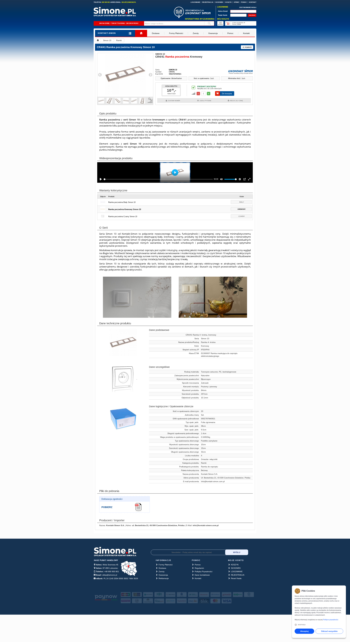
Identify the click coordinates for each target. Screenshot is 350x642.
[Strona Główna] (141, 33)
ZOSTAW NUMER (174, 100)
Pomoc (230, 33)
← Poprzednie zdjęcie (100, 75)
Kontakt (246, 33)
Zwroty (196, 33)
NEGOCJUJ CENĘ (236, 100)
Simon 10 (107, 40)
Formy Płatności (176, 33)
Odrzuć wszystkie (329, 631)
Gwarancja (213, 33)
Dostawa (155, 33)
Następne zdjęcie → (150, 75)
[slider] (158, 179)
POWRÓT (248, 47)
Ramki (119, 40)
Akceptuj (304, 631)
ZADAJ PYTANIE (205, 100)
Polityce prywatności (330, 620)
